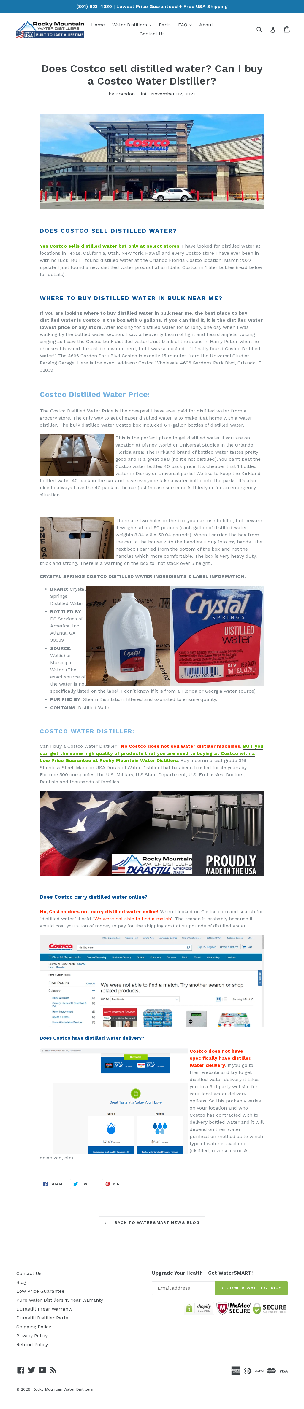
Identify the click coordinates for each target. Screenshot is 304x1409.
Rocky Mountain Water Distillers (62, 1389)
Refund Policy (32, 1344)
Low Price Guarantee (40, 1291)
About (206, 25)
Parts (165, 25)
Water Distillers (133, 25)
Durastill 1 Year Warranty (44, 1309)
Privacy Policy (32, 1335)
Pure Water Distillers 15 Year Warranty (59, 1300)
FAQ (186, 25)
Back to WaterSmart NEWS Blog (156, 1222)
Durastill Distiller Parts (42, 1318)
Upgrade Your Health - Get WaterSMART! (202, 1273)
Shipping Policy (33, 1327)
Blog (21, 1282)
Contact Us (152, 33)
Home (98, 25)
